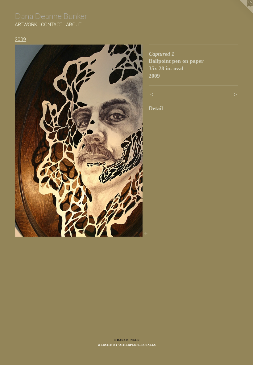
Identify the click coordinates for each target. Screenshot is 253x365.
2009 (20, 39)
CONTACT (51, 25)
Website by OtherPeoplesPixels (126, 344)
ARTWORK (26, 25)
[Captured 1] (79, 141)
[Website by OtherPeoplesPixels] (240, 12)
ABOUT (73, 25)
